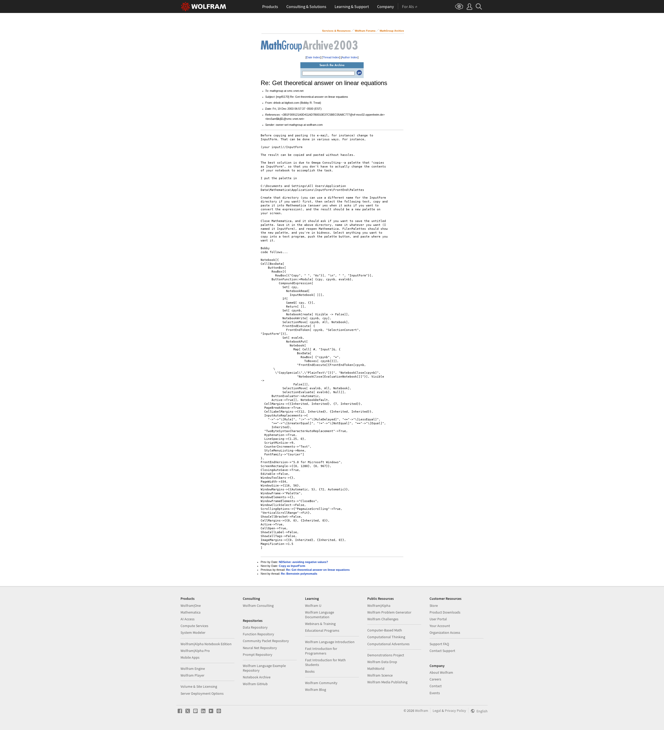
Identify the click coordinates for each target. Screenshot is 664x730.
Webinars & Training (320, 623)
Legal (437, 710)
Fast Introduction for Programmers (321, 651)
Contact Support (442, 650)
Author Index (350, 57)
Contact (436, 686)
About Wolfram (441, 672)
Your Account (440, 625)
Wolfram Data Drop (382, 661)
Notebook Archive (257, 677)
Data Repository (255, 627)
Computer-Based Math (384, 630)
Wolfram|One (191, 605)
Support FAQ (439, 644)
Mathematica (190, 612)
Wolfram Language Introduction (330, 641)
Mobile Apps (190, 657)
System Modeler (193, 632)
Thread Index (330, 57)
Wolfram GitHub (255, 684)
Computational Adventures (388, 644)
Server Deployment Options (202, 693)
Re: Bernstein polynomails (299, 573)
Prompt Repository (257, 654)
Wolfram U (313, 605)
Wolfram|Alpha (378, 605)
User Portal (438, 619)
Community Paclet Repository (266, 640)
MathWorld (375, 668)
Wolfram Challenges (382, 619)
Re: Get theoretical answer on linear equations (318, 569)
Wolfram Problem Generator (389, 612)
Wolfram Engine (193, 668)
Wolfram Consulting (258, 605)
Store (434, 605)
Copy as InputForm (292, 565)
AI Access (188, 619)
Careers (435, 679)
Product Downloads (445, 612)
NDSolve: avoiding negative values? (303, 562)
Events (435, 693)
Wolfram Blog (315, 689)
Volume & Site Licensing (199, 686)
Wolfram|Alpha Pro (195, 650)
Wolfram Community (321, 682)
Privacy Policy (455, 710)
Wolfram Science (380, 675)
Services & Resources (336, 30)
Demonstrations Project (385, 655)
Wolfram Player (192, 675)
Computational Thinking (386, 637)
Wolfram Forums (365, 30)
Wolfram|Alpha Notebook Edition (206, 644)
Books (310, 671)
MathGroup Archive (392, 30)
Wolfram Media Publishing (387, 682)
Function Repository (258, 634)
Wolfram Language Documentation (319, 614)
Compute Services (194, 625)
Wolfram (421, 710)
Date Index (313, 57)
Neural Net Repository (260, 647)
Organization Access (445, 632)
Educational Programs (322, 630)
